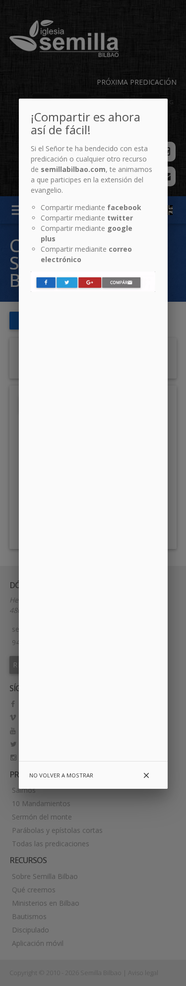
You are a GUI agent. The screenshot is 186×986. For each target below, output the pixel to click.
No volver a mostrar (61, 775)
